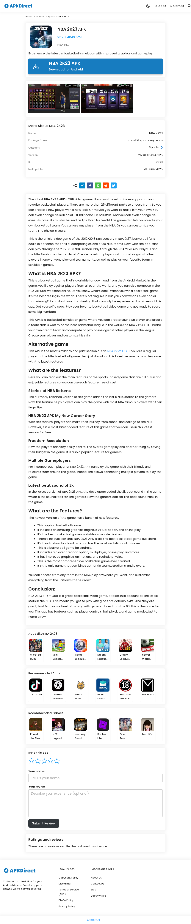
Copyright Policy (68, 877)
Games (178, 6)
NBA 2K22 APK (117, 351)
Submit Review (44, 823)
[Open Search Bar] (189, 6)
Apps (162, 6)
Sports (51, 16)
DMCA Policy (66, 900)
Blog (93, 889)
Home (29, 16)
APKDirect (93, 920)
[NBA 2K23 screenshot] (54, 98)
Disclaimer (65, 883)
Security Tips (98, 896)
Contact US (97, 883)
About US (96, 877)
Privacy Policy (67, 906)
